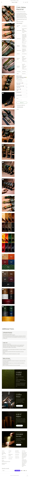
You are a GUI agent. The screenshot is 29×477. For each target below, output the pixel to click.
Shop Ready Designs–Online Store (4, 453)
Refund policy (10, 458)
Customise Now (19, 425)
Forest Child (13, 475)
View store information (20, 107)
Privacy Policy (17, 454)
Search (9, 452)
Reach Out (18, 444)
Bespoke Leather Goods (4, 458)
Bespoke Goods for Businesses (4, 464)
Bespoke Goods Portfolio (11, 455)
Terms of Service (17, 452)
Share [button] (18, 109)
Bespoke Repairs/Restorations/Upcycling (6, 461)
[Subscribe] (13, 470)
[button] (1, 2)
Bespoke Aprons (4, 456)
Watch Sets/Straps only (19, 79)
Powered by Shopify (17, 475)
